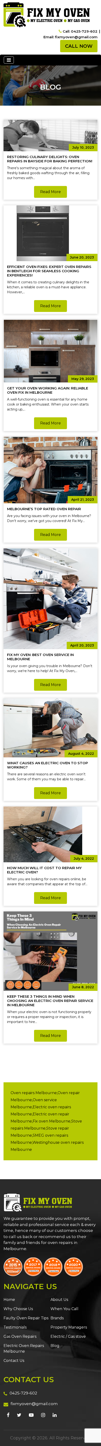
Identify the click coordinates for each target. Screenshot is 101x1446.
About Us (59, 1299)
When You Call (64, 1309)
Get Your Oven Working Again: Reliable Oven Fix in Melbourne (47, 390)
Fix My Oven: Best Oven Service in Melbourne (40, 656)
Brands (57, 1318)
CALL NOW (79, 46)
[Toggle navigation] (9, 60)
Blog (54, 1345)
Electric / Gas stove (68, 1336)
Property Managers (68, 1327)
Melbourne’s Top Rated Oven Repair (44, 509)
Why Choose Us (18, 1309)
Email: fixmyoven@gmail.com (70, 37)
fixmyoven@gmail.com (34, 1403)
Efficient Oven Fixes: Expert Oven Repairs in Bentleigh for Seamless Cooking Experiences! (49, 270)
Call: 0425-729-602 (80, 31)
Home (9, 1299)
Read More (50, 192)
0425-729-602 (23, 1393)
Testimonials (15, 1327)
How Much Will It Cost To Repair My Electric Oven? (44, 870)
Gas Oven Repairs (20, 1336)
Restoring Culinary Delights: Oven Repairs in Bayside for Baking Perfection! (49, 159)
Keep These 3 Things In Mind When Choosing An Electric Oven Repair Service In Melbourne (50, 1000)
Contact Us (14, 1360)
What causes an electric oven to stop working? (47, 765)
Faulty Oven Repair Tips (26, 1318)
